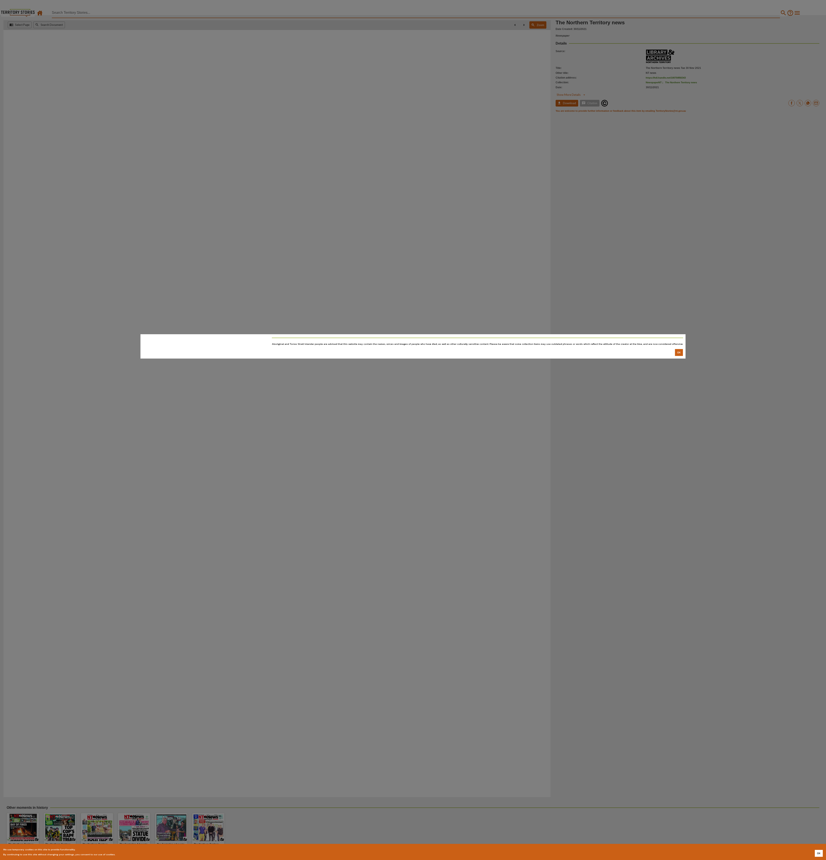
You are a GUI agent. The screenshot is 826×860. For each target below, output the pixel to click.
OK (679, 352)
